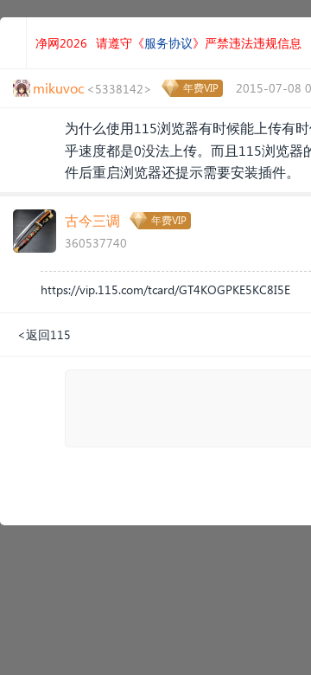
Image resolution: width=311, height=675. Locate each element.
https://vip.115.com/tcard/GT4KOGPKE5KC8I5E (165, 289)
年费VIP (201, 87)
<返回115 (44, 334)
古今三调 (92, 220)
